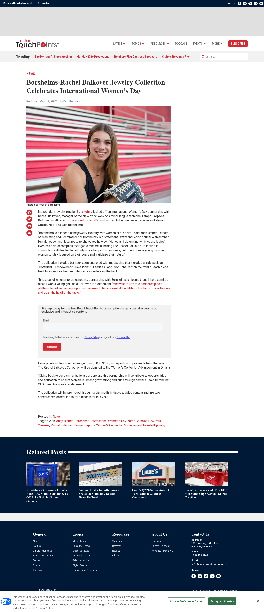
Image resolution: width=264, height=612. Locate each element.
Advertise (44, 3)
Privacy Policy (45, 608)
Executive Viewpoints (43, 555)
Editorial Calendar (160, 546)
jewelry (161, 425)
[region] (132, 601)
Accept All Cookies (222, 601)
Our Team (157, 541)
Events (198, 43)
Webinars (117, 541)
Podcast (181, 43)
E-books (116, 555)
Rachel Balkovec (62, 425)
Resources (158, 43)
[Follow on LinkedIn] (245, 3)
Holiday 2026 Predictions (93, 56)
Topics (136, 43)
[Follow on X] (250, 3)
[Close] (258, 601)
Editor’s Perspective (42, 551)
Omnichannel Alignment (85, 570)
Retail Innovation (81, 560)
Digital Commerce (82, 565)
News (30, 73)
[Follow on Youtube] (261, 3)
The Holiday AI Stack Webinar (53, 56)
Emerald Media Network (18, 3)
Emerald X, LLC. (209, 590)
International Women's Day (108, 421)
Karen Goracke (137, 421)
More (216, 43)
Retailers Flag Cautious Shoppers (135, 56)
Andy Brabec (64, 421)
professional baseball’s (83, 220)
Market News (79, 541)
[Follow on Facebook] (239, 3)
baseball (149, 425)
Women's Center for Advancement (119, 425)
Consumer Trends (82, 546)
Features (37, 546)
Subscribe (238, 43)
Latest (117, 43)
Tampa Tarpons (84, 425)
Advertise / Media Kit (162, 551)
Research (116, 546)
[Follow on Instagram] (256, 3)
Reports (116, 551)
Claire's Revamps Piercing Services (184, 56)
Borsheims (82, 421)
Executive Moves (81, 551)
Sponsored (38, 570)
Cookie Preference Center (186, 601)
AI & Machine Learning (84, 555)
